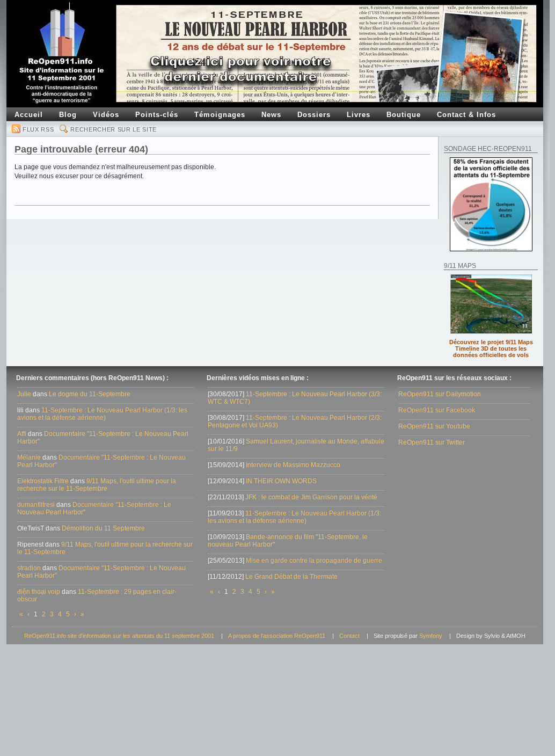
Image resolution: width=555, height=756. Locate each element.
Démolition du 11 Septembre (103, 528)
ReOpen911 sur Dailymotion (439, 394)
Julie (24, 394)
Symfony (430, 636)
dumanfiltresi (36, 504)
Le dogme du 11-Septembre (89, 394)
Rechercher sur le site (113, 129)
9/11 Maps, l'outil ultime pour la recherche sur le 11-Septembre (96, 484)
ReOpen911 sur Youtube (434, 426)
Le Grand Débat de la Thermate (291, 576)
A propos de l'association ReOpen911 (276, 636)
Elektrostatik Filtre (43, 481)
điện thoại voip (38, 591)
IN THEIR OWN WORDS (281, 481)
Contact (349, 636)
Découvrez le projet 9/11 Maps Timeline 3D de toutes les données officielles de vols (491, 348)
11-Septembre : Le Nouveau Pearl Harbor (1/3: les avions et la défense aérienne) (102, 413)
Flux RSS (38, 129)
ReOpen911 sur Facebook (436, 410)
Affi (21, 434)
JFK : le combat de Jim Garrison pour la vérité (311, 497)
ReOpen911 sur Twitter (431, 442)
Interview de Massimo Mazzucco (293, 465)
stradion (29, 568)
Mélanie (29, 457)
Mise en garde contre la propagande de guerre (314, 560)
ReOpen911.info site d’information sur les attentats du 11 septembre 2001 (119, 636)
